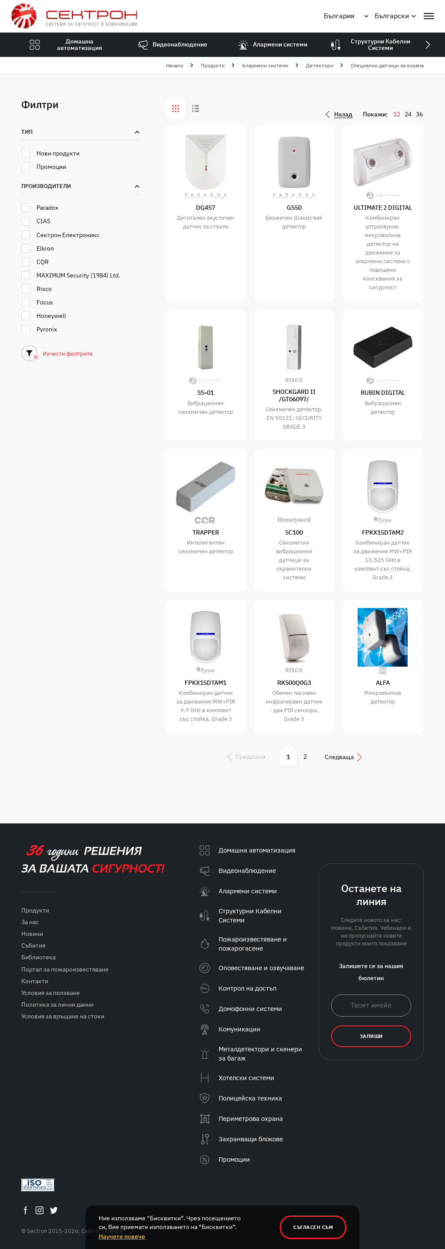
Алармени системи (265, 65)
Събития (33, 945)
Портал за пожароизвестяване (65, 969)
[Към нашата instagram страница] (39, 1210)
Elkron (45, 248)
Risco (44, 289)
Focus (45, 302)
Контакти (34, 981)
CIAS (43, 221)
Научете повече (122, 1236)
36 (419, 114)
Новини (32, 934)
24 (408, 114)
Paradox (47, 207)
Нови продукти (58, 153)
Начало (174, 65)
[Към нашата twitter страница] (54, 1210)
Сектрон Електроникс (68, 235)
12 (396, 114)
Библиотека (38, 957)
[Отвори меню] (429, 16)
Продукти (213, 65)
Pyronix (47, 329)
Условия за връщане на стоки (62, 1016)
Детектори (319, 65)
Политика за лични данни (57, 1004)
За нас (30, 922)
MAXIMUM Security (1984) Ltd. (78, 275)
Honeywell (51, 316)
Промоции (51, 167)
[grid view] (176, 109)
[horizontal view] (196, 109)
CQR (43, 262)
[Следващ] (427, 45)
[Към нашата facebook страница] (25, 1210)
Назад (343, 114)
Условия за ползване (50, 993)
